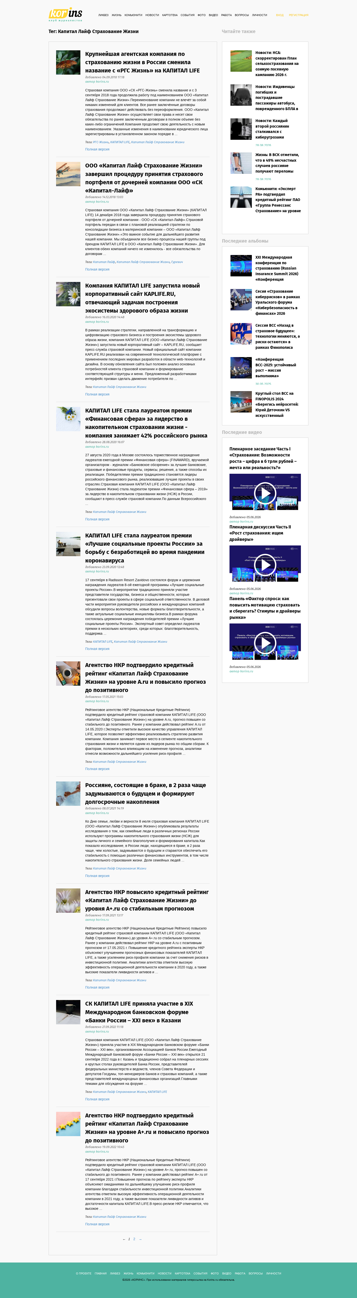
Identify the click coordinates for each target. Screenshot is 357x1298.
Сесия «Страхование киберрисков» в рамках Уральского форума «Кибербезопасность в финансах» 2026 (277, 303)
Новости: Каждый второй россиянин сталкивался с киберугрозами (272, 129)
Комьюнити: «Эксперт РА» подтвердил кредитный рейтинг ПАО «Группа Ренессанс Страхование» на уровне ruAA (278, 203)
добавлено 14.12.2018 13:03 (104, 197)
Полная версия (97, 149)
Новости (152, 15)
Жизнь (116, 15)
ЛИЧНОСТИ (259, 15)
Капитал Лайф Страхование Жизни (157, 142)
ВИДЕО (213, 15)
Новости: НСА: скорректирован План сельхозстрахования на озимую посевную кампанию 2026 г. (277, 64)
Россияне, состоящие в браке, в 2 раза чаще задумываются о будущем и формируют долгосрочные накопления (145, 794)
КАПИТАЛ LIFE (120, 142)
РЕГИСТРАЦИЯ (298, 15)
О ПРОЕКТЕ (83, 1273)
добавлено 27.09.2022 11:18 (104, 1027)
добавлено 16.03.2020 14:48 (104, 317)
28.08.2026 (263, 145)
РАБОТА (226, 15)
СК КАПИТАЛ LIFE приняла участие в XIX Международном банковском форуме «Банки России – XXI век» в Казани (139, 1012)
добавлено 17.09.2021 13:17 (104, 915)
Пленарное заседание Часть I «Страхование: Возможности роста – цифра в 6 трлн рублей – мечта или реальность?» (263, 458)
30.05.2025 (263, 384)
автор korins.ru (97, 81)
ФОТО (202, 15)
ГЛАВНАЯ (101, 1273)
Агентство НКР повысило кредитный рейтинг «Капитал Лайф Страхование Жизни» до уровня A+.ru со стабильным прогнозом (147, 901)
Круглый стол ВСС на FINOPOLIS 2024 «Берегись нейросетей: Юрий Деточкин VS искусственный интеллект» (276, 407)
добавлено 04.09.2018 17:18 (104, 77)
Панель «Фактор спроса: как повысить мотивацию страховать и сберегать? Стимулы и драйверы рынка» (265, 608)
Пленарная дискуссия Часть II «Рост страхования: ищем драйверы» (260, 533)
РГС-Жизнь (101, 142)
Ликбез (103, 15)
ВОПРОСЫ (242, 15)
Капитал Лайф (104, 262)
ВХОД (279, 15)
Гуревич (177, 262)
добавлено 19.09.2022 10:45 (104, 1147)
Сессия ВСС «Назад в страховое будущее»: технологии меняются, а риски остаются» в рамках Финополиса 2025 (277, 339)
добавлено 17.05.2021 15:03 (104, 697)
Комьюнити (133, 15)
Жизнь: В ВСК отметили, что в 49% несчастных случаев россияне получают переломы (277, 163)
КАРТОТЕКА (170, 15)
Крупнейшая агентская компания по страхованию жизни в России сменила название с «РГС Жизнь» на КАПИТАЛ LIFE (142, 63)
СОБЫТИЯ (188, 15)
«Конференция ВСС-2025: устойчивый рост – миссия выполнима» (275, 368)
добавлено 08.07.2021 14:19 (104, 808)
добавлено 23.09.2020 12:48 (104, 567)
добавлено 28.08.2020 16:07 (104, 442)
